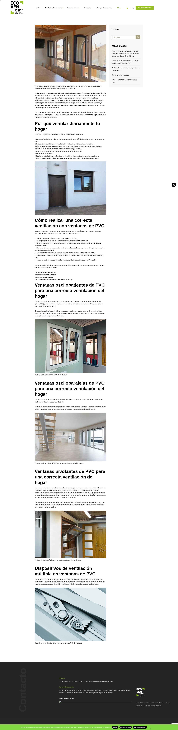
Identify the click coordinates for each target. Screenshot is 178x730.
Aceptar (115, 727)
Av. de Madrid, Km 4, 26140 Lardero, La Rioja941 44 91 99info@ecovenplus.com (86, 681)
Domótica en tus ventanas (120, 75)
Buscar (138, 37)
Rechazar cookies (125, 727)
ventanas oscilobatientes (46, 301)
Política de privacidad (140, 727)
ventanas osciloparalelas (46, 399)
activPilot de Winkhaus (72, 579)
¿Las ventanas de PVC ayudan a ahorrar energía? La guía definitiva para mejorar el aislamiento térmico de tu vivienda (125, 53)
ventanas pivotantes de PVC (47, 488)
